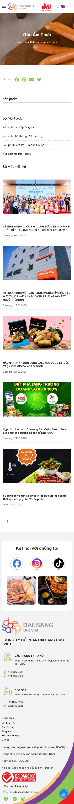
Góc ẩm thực (8, 727)
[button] (16, 79)
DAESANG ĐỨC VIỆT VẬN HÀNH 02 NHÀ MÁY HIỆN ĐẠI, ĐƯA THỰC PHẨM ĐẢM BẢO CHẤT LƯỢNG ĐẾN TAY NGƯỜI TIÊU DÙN (36, 296)
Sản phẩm (7, 731)
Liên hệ (5, 739)
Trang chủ (22, 42)
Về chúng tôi (8, 723)
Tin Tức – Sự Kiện (10, 735)
